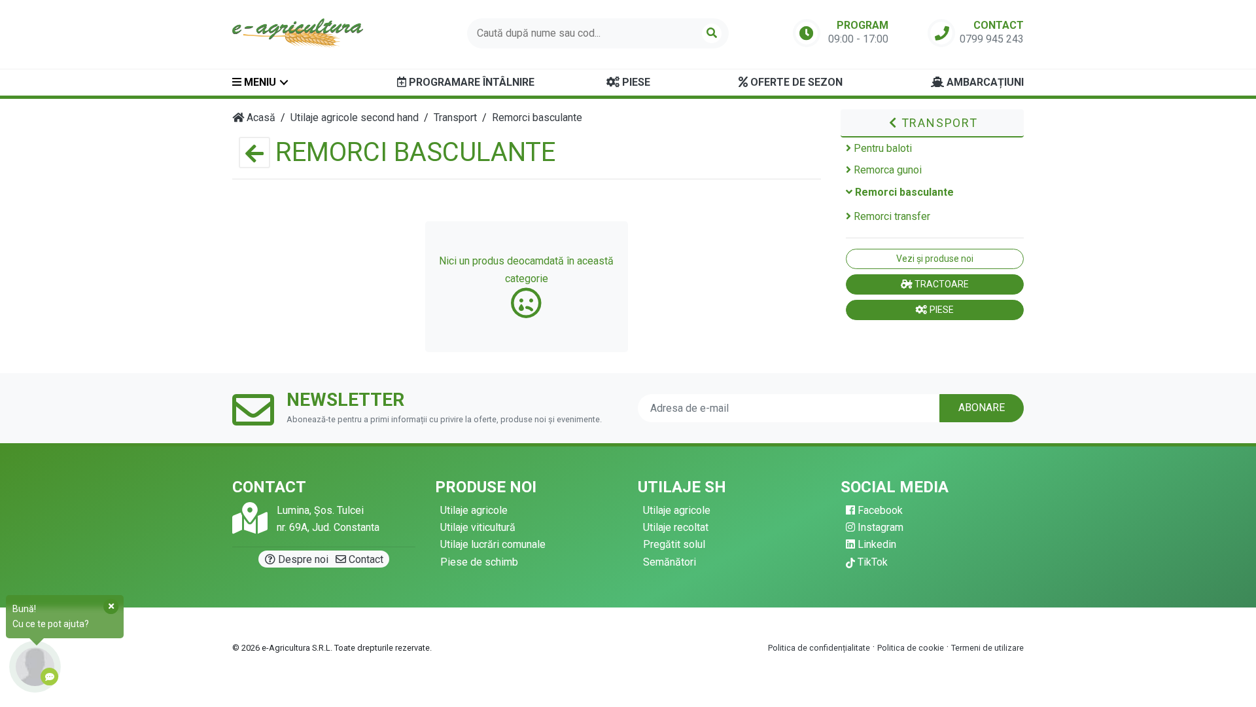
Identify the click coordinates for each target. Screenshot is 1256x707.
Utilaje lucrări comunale (493, 544)
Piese (634, 82)
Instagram (879, 527)
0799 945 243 (992, 39)
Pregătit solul (674, 544)
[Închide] (111, 606)
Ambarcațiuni (984, 82)
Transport (938, 123)
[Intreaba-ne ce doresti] (35, 666)
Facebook (879, 510)
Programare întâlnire (470, 82)
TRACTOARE (941, 284)
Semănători (669, 562)
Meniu (258, 82)
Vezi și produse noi (934, 258)
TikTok (871, 562)
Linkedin (875, 544)
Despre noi (301, 559)
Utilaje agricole (474, 510)
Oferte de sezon (795, 82)
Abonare (981, 407)
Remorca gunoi (886, 170)
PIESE (941, 309)
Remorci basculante (903, 192)
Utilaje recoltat (675, 527)
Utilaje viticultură (477, 527)
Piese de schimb (479, 562)
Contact (364, 559)
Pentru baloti (881, 148)
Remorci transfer (890, 216)
